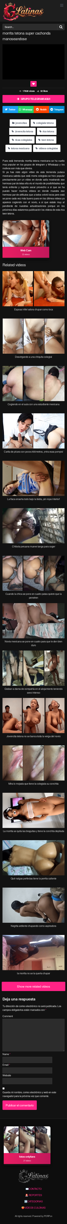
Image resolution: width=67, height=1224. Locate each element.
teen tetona (47, 140)
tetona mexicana (19, 148)
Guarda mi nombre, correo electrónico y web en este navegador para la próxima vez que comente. (29, 1094)
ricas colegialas (23, 140)
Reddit (43, 109)
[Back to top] (61, 1217)
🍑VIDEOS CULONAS (33, 1207)
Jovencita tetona (23, 131)
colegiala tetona (45, 123)
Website (6, 1075)
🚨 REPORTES (33, 1195)
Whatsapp (27, 109)
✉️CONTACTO (34, 1189)
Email (6, 1065)
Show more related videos (33, 986)
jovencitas (21, 123)
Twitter (12, 109)
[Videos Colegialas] (23, 12)
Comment (7, 1016)
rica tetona (48, 131)
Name (6, 1054)
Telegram (58, 109)
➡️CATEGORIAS (33, 1201)
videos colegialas (48, 148)
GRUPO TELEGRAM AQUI (35, 99)
